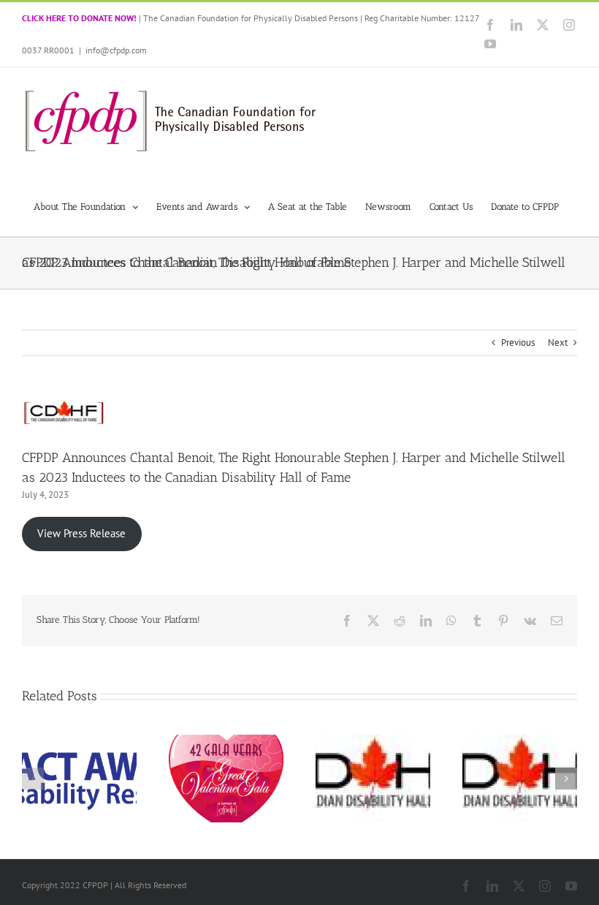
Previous (518, 342)
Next (558, 342)
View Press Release (81, 533)
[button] (33, 778)
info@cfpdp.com (116, 50)
